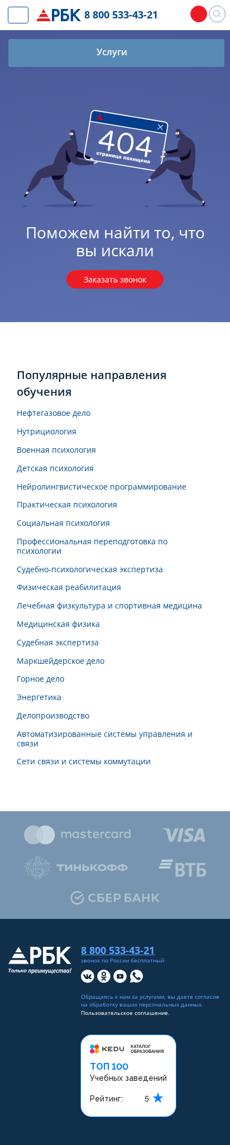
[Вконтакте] (87, 976)
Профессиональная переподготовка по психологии (92, 546)
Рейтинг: (106, 1098)
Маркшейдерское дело (60, 661)
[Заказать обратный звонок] (198, 14)
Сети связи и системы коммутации (84, 761)
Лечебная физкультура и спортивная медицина (109, 606)
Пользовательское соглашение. (125, 1013)
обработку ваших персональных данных (145, 1004)
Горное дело (40, 679)
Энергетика (39, 697)
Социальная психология (63, 523)
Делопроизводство (53, 716)
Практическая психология (67, 505)
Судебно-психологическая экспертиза (90, 569)
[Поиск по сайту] (217, 14)
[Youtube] (120, 976)
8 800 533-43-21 (121, 14)
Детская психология (55, 468)
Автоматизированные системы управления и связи (105, 739)
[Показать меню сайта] (18, 15)
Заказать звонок (115, 279)
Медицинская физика (58, 624)
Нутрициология (46, 432)
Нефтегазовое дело (53, 413)
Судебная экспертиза (58, 643)
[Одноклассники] (104, 976)
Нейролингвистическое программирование (101, 487)
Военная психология (56, 450)
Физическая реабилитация (69, 587)
